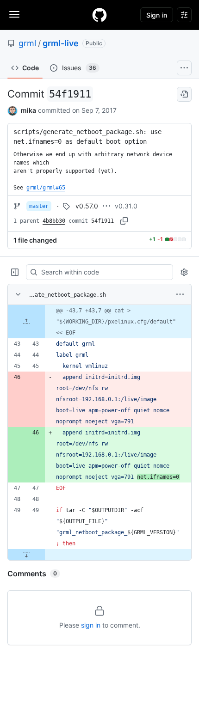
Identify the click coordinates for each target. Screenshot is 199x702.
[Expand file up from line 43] (26, 321)
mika (28, 110)
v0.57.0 (86, 206)
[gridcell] (99, 321)
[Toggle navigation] (14, 14)
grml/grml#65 (45, 187)
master (39, 206)
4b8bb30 (54, 221)
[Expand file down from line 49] (26, 554)
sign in (90, 625)
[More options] (180, 294)
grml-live (61, 43)
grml (27, 43)
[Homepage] (99, 14)
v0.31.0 (126, 206)
